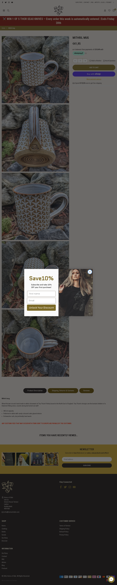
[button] (111, 579)
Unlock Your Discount (41, 307)
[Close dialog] (90, 272)
